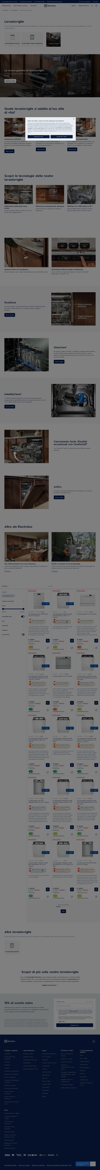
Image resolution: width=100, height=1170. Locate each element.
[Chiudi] (73, 119)
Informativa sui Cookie (61, 131)
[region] (50, 129)
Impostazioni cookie (38, 136)
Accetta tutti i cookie (62, 136)
